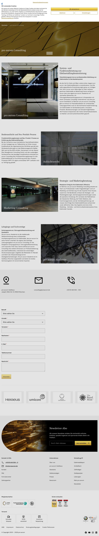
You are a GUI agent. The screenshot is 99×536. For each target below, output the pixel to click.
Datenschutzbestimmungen (40, 2)
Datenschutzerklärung (7, 18)
